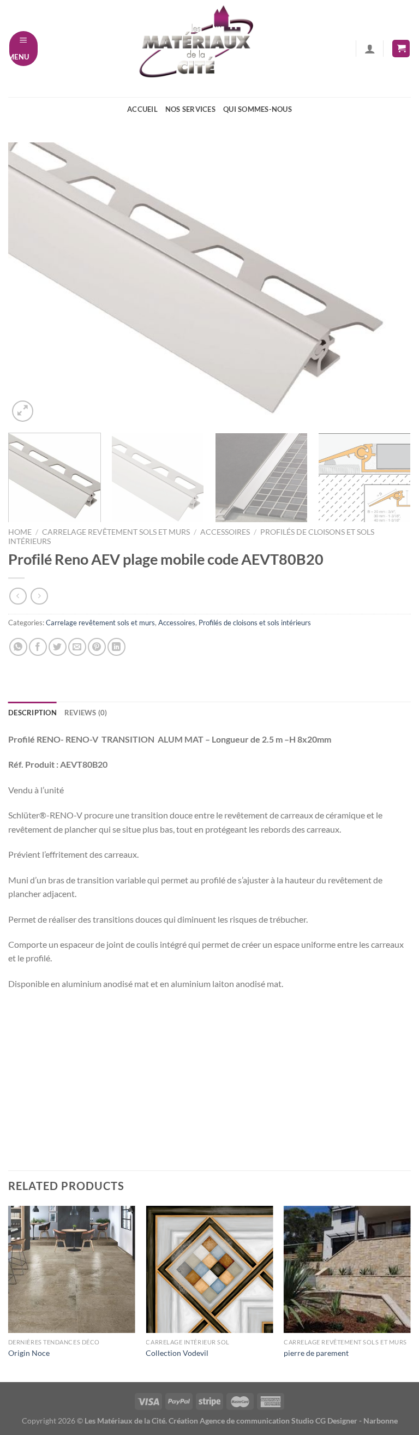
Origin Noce (29, 1353)
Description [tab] (32, 712)
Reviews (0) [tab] (85, 712)
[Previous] (30, 283)
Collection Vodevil (177, 1353)
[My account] (369, 49)
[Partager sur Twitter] (58, 647)
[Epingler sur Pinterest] (97, 647)
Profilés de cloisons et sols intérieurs (255, 622)
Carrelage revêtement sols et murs (116, 532)
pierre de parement (316, 1353)
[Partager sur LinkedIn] (116, 647)
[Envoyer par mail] (77, 647)
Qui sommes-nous (257, 109)
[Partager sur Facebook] (38, 647)
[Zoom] (22, 411)
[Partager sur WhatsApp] (18, 647)
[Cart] (401, 49)
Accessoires (225, 532)
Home (20, 532)
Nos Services (190, 109)
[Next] (389, 283)
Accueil (142, 109)
